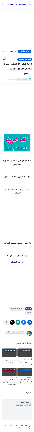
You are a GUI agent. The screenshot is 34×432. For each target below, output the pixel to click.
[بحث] (3, 4)
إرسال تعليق (25, 402)
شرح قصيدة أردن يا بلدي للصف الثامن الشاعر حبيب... (10, 51)
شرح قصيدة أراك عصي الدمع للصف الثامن (25, 381)
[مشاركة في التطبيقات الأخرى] (6, 322)
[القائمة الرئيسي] (30, 4)
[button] (23, 322)
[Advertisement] (17, 30)
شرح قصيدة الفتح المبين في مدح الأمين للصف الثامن (10, 382)
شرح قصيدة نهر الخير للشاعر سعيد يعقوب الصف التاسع (25, 362)
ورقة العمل (17, 262)
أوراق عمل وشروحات (25, 59)
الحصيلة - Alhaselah (17, 4)
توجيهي (29, 312)
